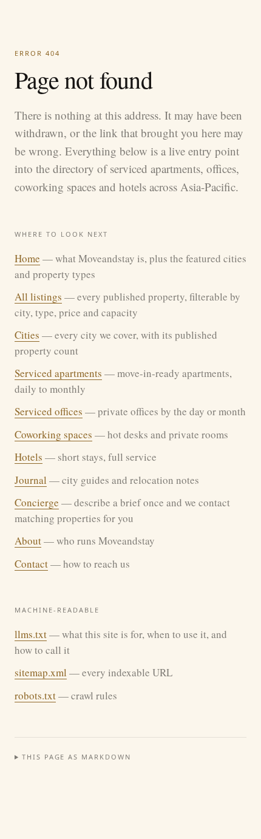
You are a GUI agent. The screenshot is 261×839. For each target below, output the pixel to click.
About (28, 541)
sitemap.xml (41, 672)
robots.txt (35, 695)
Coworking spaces (53, 434)
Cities (27, 335)
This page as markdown (77, 756)
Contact (31, 564)
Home (27, 258)
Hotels (28, 457)
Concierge (37, 502)
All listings (38, 297)
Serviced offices (49, 411)
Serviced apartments (58, 373)
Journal (31, 480)
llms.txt (31, 634)
